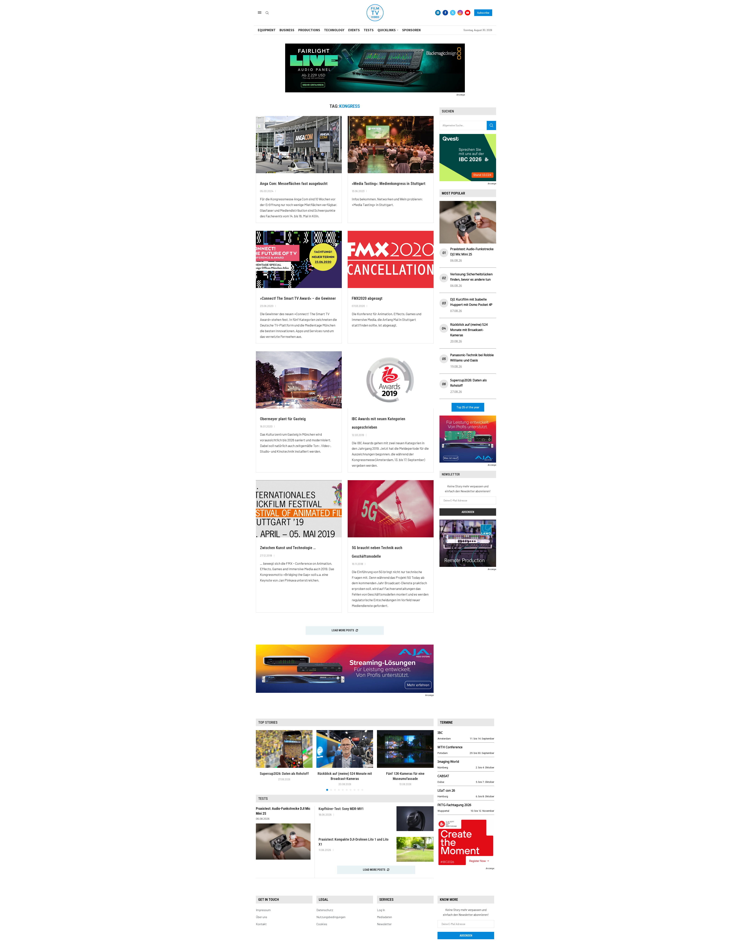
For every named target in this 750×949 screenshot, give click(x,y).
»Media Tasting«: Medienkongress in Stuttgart (388, 183)
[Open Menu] (259, 12)
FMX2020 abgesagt (367, 298)
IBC (440, 732)
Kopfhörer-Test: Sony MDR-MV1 (341, 809)
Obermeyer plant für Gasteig (283, 419)
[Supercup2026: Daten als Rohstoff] (284, 749)
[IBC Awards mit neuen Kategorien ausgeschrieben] (391, 379)
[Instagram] (460, 12)
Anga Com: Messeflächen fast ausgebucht (294, 183)
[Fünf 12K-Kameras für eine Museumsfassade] (405, 749)
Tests (369, 30)
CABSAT (443, 776)
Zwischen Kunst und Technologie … (288, 547)
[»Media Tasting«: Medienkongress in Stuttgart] (391, 144)
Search (491, 125)
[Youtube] (467, 12)
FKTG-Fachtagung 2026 (454, 805)
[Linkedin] (438, 12)
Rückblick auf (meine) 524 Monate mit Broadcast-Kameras (469, 329)
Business (286, 30)
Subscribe (483, 12)
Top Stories (268, 722)
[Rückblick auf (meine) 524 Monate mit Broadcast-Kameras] (344, 749)
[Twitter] (452, 12)
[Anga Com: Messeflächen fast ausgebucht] (299, 144)
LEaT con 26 (446, 790)
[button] (261, 760)
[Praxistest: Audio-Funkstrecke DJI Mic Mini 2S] (283, 841)
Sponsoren (411, 30)
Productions (309, 30)
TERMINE (446, 722)
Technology (334, 30)
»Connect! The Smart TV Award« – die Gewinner (298, 298)
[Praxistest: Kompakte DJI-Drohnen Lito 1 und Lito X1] (415, 849)
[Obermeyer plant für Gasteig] (299, 379)
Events (354, 30)
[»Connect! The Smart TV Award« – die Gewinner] (299, 259)
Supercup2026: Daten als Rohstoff (284, 774)
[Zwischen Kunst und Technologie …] (299, 508)
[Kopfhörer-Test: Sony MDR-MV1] (415, 818)
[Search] (267, 13)
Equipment (267, 30)
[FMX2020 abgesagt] (391, 259)
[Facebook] (445, 12)
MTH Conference (450, 747)
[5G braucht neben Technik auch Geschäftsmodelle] (391, 508)
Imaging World (448, 761)
